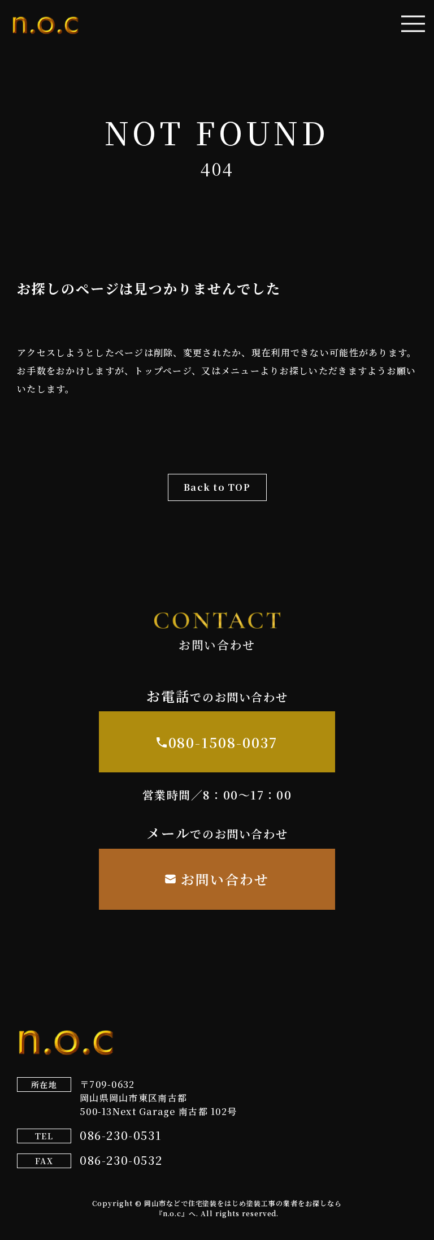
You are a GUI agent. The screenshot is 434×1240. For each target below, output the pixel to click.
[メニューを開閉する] (413, 23)
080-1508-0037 (223, 742)
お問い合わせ (225, 879)
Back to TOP (217, 487)
